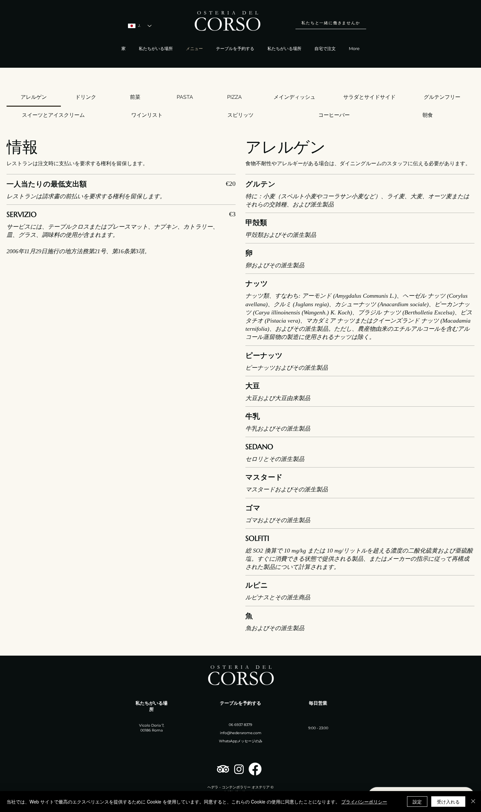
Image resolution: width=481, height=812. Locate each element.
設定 (417, 801)
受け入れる (448, 801)
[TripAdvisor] (223, 769)
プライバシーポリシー (364, 801)
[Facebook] (255, 769)
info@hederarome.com (240, 733)
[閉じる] (473, 801)
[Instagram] (239, 769)
